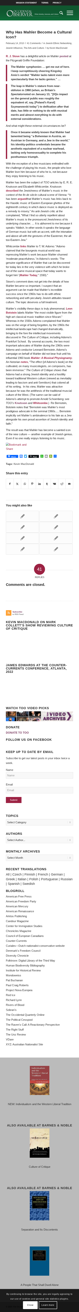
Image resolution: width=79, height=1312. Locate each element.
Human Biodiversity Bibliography (25, 965)
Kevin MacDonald (58, 48)
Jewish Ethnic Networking (58, 43)
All (8, 874)
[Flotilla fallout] (56, 516)
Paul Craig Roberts (17, 985)
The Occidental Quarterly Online (25, 1014)
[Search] (59, 13)
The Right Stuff (15, 1029)
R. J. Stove (13, 56)
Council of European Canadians (25, 935)
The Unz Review (16, 1034)
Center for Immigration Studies (24, 926)
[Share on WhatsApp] (24, 484)
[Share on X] (17, 484)
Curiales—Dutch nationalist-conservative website (35, 945)
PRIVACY (57, 3)
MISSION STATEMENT (26, 3)
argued (22, 198)
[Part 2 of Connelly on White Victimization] (56, 527)
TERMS (44, 3)
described (12, 190)
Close (30, 1305)
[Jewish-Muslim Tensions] (22, 516)
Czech (17, 874)
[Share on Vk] (54, 484)
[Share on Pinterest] (32, 484)
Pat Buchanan (14, 980)
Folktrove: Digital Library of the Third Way (30, 960)
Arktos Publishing (16, 916)
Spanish (14, 884)
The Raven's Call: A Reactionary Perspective (33, 1024)
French (43, 874)
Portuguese (49, 879)
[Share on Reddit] (61, 484)
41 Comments (34, 43)
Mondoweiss (13, 975)
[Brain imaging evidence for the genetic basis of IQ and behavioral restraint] (56, 538)
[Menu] (68, 13)
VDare (10, 1039)
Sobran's (11, 1009)
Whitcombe (40, 403)
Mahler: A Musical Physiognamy (51, 357)
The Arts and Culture (34, 48)
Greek (10, 879)
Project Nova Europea (19, 990)
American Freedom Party (21, 901)
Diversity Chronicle (17, 955)
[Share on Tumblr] (47, 484)
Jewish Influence (14, 48)
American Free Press (19, 896)
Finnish (29, 874)
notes (24, 361)
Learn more (48, 1305)
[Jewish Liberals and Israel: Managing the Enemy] (22, 527)
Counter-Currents (16, 940)
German (57, 874)
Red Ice (10, 995)
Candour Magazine (17, 921)
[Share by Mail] (69, 484)
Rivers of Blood (15, 1004)
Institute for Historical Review (23, 970)
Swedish (28, 884)
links (23, 246)
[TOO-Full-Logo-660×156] (33, 13)
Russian (67, 879)
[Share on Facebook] (9, 484)
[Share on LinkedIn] (39, 484)
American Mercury (17, 906)
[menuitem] (26, 3)
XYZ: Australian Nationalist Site (24, 1044)
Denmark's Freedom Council (23, 950)
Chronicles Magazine (18, 930)
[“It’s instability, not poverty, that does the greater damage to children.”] (56, 549)
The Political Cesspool (19, 1019)
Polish (33, 879)
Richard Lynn (14, 1000)
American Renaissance (20, 911)
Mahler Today (28, 275)
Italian (22, 879)
